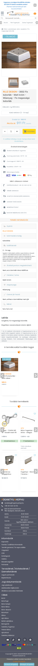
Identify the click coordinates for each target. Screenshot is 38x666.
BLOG (3, 598)
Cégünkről (5, 550)
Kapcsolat (5, 542)
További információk (19, 661)
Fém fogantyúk (15, 22)
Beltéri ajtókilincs (7, 621)
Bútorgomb (5, 624)
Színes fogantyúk (27, 22)
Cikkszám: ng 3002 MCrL (11, 107)
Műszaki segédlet (7, 562)
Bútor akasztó (6, 610)
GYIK (3, 553)
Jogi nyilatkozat (7, 585)
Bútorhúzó (5, 613)
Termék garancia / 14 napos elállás (13, 547)
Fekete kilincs (6, 630)
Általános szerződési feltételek (12, 591)
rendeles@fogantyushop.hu (14, 503)
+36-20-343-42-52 (11, 506)
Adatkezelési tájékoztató (10, 588)
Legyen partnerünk (8, 575)
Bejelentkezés (6, 578)
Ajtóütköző (5, 633)
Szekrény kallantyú (8, 635)
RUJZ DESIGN (10, 91)
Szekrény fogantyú (8, 627)
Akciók (6, 22)
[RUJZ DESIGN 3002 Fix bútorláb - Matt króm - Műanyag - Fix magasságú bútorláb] (19, 55)
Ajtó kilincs (5, 618)
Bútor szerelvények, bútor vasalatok (15, 29)
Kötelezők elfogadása (11, 664)
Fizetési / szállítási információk (12, 545)
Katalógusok (6, 556)
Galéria (4, 559)
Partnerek (5, 565)
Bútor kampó (6, 604)
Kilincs (4, 615)
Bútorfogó (5, 601)
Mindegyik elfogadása (27, 664)
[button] (19, 150)
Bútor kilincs (6, 607)
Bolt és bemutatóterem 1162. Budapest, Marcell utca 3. (15, 510)
